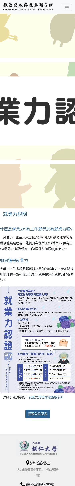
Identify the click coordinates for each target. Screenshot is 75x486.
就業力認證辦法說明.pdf (46, 397)
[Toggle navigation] (67, 7)
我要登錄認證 (37, 414)
